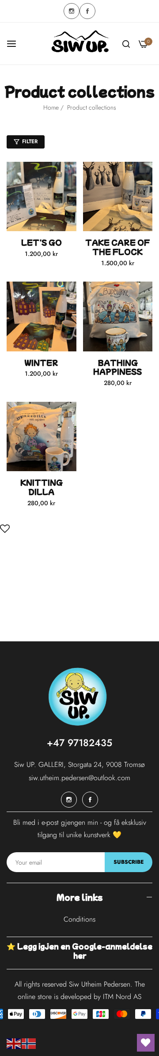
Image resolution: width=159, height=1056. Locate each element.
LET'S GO (41, 242)
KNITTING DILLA (41, 487)
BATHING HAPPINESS (117, 367)
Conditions (79, 919)
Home (51, 107)
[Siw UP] (80, 43)
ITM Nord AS (122, 996)
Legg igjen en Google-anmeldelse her (84, 951)
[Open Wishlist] (5, 527)
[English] (14, 1043)
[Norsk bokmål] (29, 1043)
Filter (30, 141)
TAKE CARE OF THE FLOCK (117, 247)
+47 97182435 (79, 743)
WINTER (41, 362)
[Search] (126, 44)
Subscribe (129, 862)
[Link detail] (72, 11)
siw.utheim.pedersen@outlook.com (79, 778)
